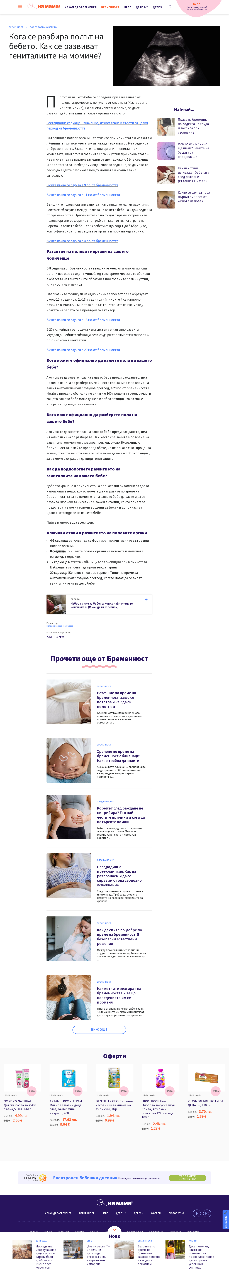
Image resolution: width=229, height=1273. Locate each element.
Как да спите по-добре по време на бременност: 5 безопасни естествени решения (119, 937)
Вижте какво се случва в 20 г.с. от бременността (83, 350)
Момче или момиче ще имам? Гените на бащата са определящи (193, 150)
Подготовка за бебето (43, 27)
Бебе (127, 7)
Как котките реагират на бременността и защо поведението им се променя (119, 995)
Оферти (114, 1056)
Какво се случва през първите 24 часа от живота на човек (194, 197)
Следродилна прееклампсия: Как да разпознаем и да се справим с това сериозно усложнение (119, 876)
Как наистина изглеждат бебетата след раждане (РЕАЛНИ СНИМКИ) (193, 175)
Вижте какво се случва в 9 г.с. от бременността (82, 185)
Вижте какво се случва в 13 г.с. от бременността (83, 320)
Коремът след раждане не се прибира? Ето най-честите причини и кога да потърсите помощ (121, 815)
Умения (193, 1241)
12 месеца (41, 1241)
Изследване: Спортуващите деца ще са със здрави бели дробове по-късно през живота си (46, 1257)
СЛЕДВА (75, 599)
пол (49, 637)
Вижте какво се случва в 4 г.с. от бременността (82, 241)
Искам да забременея (80, 7)
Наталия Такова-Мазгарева (60, 626)
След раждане (105, 801)
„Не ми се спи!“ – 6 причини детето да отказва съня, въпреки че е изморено (98, 1255)
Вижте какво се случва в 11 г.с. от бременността (83, 195)
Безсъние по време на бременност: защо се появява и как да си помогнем (116, 700)
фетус (60, 637)
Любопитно (176, 1213)
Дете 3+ (158, 7)
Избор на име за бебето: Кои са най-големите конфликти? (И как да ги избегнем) (102, 605)
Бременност (110, 7)
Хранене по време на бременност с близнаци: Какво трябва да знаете (118, 756)
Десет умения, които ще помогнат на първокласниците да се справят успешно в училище (201, 1257)
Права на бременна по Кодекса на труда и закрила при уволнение (193, 126)
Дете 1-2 (142, 7)
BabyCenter (64, 632)
